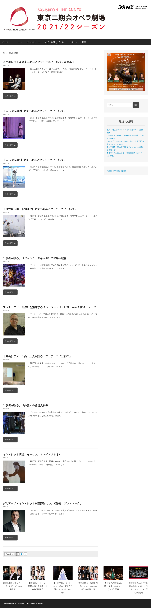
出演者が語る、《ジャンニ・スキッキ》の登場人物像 (35, 258)
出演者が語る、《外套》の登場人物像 (25, 405)
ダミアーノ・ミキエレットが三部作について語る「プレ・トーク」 (43, 503)
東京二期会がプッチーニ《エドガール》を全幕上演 (12, 586)
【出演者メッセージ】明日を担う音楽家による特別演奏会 (37, 586)
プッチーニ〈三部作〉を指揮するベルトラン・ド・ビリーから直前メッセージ (49, 307)
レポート (73, 42)
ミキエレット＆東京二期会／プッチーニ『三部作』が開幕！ (39, 61)
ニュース (17, 42)
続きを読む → (10, 96)
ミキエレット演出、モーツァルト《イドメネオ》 (32, 454)
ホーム (5, 42)
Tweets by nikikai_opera (116, 171)
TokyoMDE (22, 603)
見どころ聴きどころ (54, 42)
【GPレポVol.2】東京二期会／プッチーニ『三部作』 (34, 111)
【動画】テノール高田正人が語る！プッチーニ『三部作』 (37, 356)
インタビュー (33, 42)
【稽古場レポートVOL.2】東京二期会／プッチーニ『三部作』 (40, 209)
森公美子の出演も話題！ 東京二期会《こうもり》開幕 (113, 586)
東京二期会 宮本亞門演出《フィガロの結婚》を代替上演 (88, 586)
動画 (84, 42)
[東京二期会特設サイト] (54, 17)
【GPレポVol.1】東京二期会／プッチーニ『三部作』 (34, 159)
